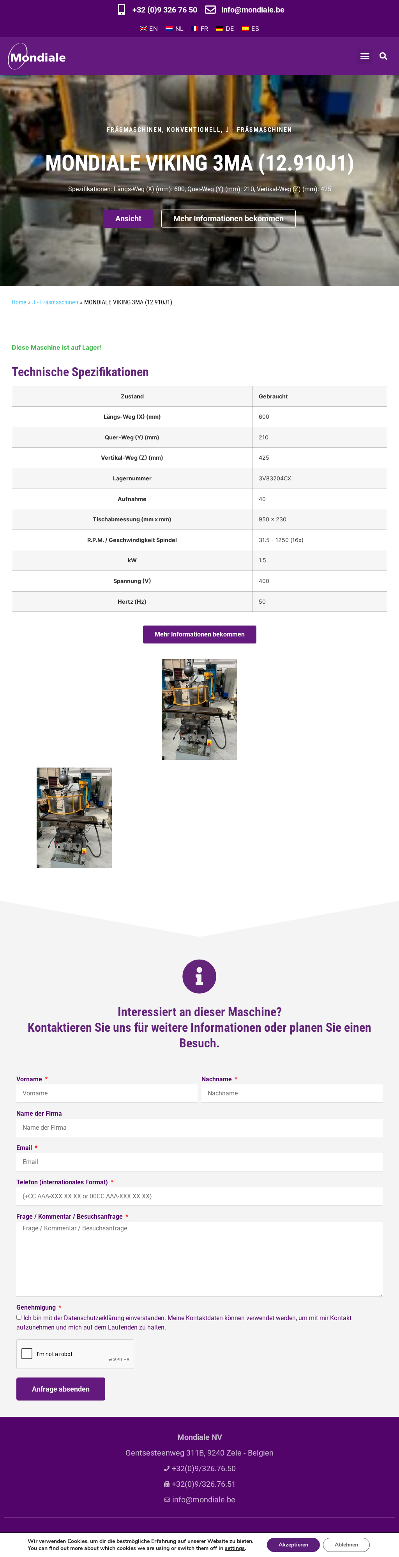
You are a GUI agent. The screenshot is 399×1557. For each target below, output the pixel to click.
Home (19, 302)
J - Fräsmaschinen (259, 129)
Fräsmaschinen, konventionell (164, 129)
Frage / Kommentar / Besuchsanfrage (70, 1217)
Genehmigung (36, 1308)
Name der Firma (39, 1114)
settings (235, 1548)
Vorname (30, 1079)
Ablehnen (346, 1544)
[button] (364, 56)
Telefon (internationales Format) (62, 1182)
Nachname (217, 1079)
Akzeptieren (293, 1544)
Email (25, 1148)
